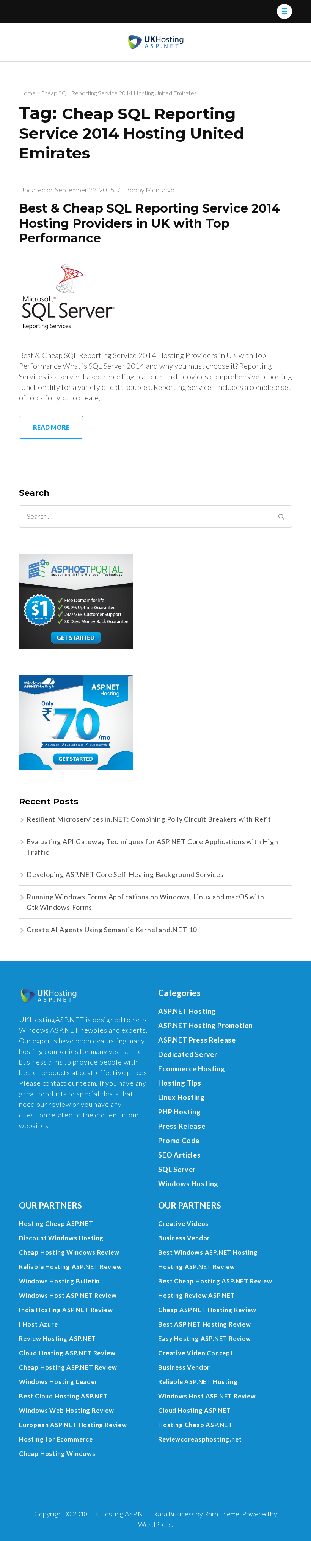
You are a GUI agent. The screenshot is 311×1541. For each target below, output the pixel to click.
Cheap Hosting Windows (57, 1453)
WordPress (155, 1524)
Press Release (181, 1126)
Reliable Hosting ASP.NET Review (70, 1266)
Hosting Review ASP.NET (196, 1295)
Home (27, 92)
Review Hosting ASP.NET (57, 1338)
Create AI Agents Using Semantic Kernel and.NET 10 (112, 929)
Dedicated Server (187, 1054)
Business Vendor (184, 1237)
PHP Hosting (179, 1112)
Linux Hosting (181, 1097)
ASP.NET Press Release (197, 1040)
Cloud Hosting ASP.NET (194, 1410)
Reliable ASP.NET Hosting (197, 1381)
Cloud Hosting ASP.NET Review (67, 1352)
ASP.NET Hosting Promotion (205, 1025)
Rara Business (174, 1514)
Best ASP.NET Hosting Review (204, 1324)
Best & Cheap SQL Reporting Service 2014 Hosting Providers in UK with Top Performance (149, 223)
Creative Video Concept (195, 1352)
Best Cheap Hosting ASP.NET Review (215, 1281)
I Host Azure (38, 1324)
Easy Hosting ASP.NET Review (204, 1338)
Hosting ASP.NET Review (196, 1266)
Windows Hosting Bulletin (59, 1281)
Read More (51, 427)
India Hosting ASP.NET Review (66, 1309)
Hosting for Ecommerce (56, 1439)
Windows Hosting (188, 1183)
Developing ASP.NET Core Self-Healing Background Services (125, 874)
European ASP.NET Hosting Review (73, 1424)
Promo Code (178, 1140)
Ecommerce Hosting (191, 1069)
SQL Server (177, 1169)
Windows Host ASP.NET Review (68, 1295)
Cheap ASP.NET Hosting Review (207, 1309)
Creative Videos (183, 1223)
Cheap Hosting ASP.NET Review (68, 1367)
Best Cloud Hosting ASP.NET (63, 1396)
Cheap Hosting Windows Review (69, 1252)
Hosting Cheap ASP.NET (56, 1223)
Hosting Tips (179, 1083)
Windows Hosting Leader (58, 1381)
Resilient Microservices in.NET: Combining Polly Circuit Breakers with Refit (149, 819)
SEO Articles (179, 1155)
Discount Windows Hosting (61, 1237)
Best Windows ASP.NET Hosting (208, 1252)
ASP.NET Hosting (187, 1011)
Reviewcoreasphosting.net (200, 1439)
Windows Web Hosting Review (66, 1410)
